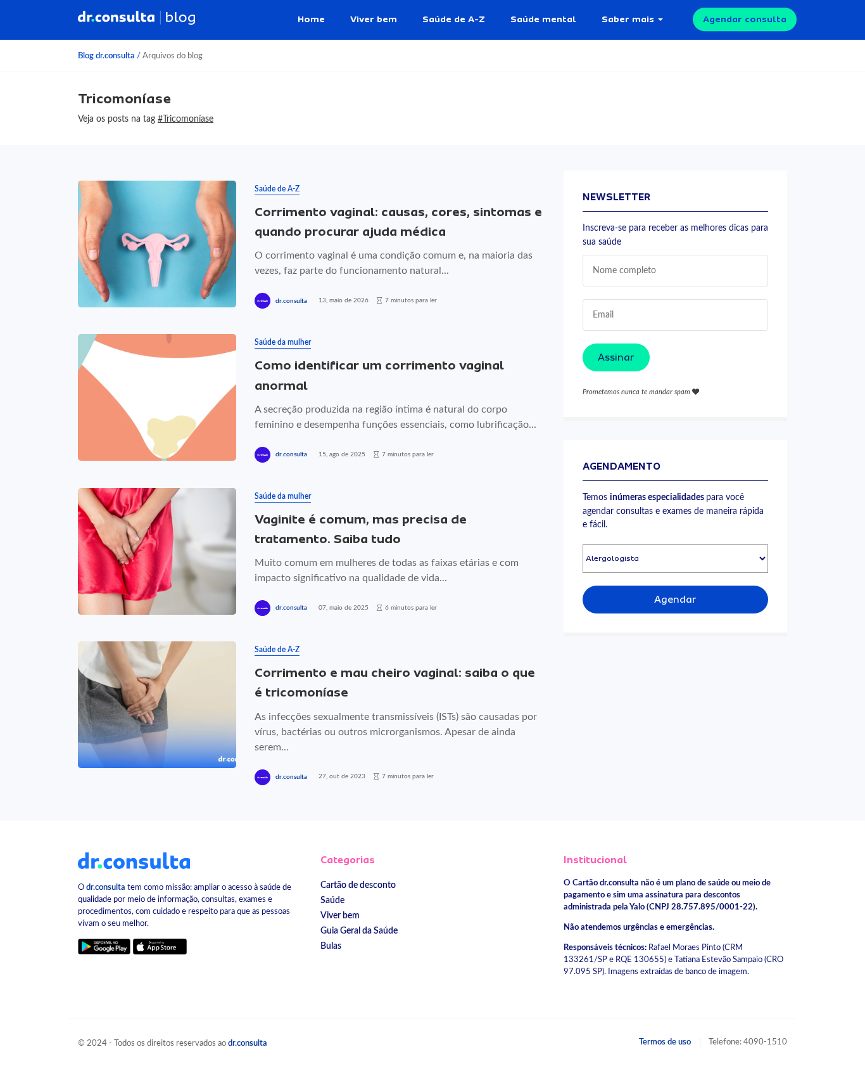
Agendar (675, 599)
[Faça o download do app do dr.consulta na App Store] (159, 946)
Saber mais (628, 19)
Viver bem (373, 19)
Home (311, 19)
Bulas (330, 946)
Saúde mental (543, 19)
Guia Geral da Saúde (359, 930)
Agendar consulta (744, 19)
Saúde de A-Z (453, 19)
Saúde (332, 900)
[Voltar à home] (134, 860)
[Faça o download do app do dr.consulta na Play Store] (104, 946)
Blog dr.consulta (106, 56)
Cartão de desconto (358, 885)
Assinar (616, 357)
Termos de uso (665, 1042)
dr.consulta (291, 301)
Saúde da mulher (283, 342)
